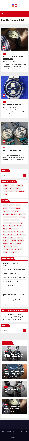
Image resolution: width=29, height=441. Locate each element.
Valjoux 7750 (18, 249)
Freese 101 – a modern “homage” (12, 290)
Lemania (20, 231)
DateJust (12, 225)
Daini (5, 225)
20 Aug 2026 (8, 358)
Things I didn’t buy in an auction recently (14, 304)
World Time (13, 252)
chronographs (18, 223)
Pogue (12, 237)
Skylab (18, 243)
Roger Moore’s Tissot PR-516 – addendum (13, 355)
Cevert (5, 220)
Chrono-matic (14, 220)
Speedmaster (7, 246)
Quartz (13, 240)
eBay (5, 228)
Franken (6, 231)
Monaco (6, 234)
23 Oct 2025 (7, 61)
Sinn (5, 191)
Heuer (12, 185)
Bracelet (14, 214)
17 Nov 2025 (8, 394)
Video (5, 194)
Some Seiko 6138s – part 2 (13, 104)
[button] (26, 13)
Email (17, 437)
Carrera (22, 217)
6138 (18, 205)
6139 (5, 208)
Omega (20, 185)
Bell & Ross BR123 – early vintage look (13, 58)
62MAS (12, 205)
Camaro (14, 217)
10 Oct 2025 (7, 107)
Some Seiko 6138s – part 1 (13, 150)
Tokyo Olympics (8, 249)
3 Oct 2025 (7, 153)
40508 (11, 208)
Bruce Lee (6, 217)
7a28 (5, 205)
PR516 (19, 237)
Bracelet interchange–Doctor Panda (13, 300)
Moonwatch (14, 234)
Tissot (11, 191)
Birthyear (6, 214)
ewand (15, 61)
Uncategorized (20, 191)
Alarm (18, 208)
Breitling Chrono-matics (9, 273)
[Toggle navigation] (14, 13)
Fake (17, 228)
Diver (19, 225)
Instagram (12, 437)
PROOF (6, 240)
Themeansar (14, 433)
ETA (11, 228)
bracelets (22, 214)
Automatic (6, 211)
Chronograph (7, 223)
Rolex (12, 188)
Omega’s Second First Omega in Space (14, 269)
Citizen (5, 185)
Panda (5, 237)
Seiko (4, 101)
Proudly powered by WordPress (9, 431)
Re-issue (20, 240)
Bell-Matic (15, 211)
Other (5, 188)
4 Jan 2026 (8, 376)
